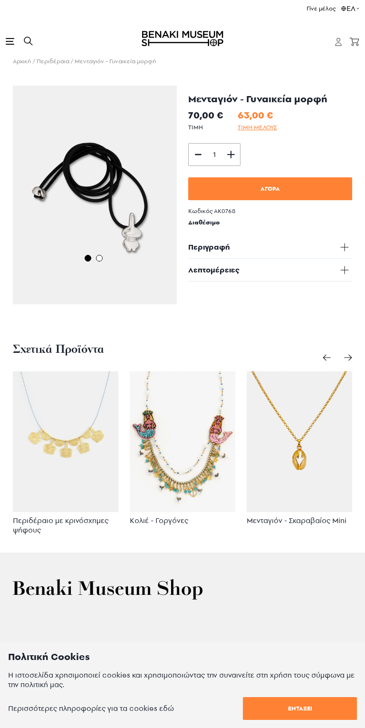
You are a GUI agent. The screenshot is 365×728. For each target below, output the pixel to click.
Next (184, 197)
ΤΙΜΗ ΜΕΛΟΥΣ (257, 127)
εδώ (166, 708)
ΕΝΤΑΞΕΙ (300, 708)
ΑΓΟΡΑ (270, 188)
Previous (5, 197)
